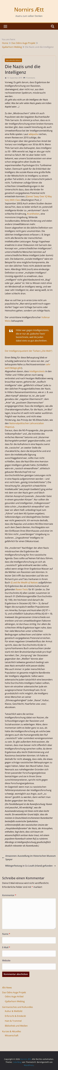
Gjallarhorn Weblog (13, 60)
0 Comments (30, 78)
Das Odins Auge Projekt (14, 992)
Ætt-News (7, 987)
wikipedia (33, 134)
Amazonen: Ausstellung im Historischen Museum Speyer (30, 857)
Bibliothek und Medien (16, 1025)
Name (6, 933)
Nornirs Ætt (29, 9)
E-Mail (6, 947)
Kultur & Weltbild (13, 1011)
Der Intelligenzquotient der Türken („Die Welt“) (28, 350)
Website (6, 960)
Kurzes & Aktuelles (11, 1031)
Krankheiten (33, 213)
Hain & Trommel (13, 1020)
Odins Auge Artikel (14, 996)
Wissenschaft (11, 1035)
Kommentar (9, 895)
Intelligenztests (37, 371)
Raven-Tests (22, 589)
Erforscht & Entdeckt (15, 1015)
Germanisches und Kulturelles (17, 1007)
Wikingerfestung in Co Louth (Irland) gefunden (29, 865)
